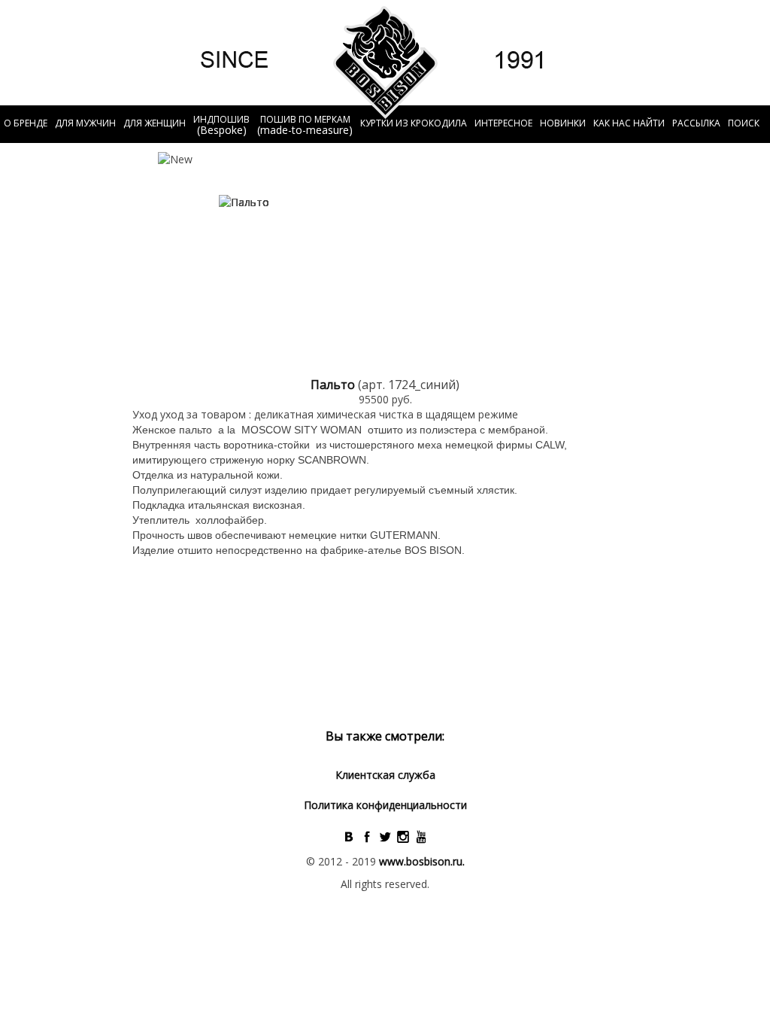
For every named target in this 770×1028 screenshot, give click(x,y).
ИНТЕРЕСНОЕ (503, 123)
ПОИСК (743, 123)
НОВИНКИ (563, 123)
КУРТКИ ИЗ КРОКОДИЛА (413, 123)
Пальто (334, 384)
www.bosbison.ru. (422, 861)
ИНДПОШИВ (221, 125)
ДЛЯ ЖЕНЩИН (154, 123)
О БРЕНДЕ (25, 123)
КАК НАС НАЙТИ (629, 123)
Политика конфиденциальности (385, 805)
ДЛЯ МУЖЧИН (85, 123)
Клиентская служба (385, 775)
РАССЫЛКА (696, 123)
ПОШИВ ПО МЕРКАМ (305, 125)
